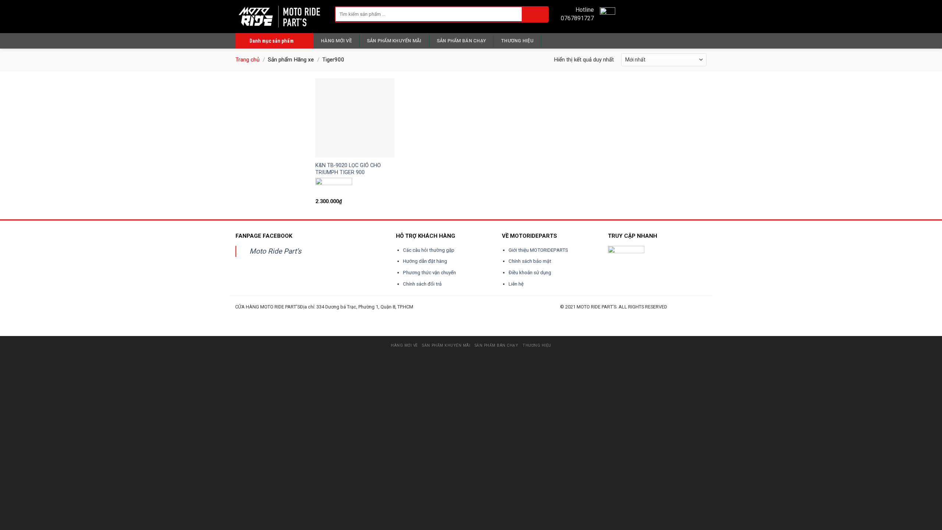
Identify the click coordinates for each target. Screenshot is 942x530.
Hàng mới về (336, 40)
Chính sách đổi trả (422, 284)
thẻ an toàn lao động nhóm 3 (455, 315)
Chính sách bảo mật (530, 261)
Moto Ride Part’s (275, 251)
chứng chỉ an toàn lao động (426, 315)
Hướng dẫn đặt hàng (425, 261)
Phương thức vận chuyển (429, 272)
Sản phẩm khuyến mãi (394, 40)
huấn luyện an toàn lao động (249, 315)
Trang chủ (247, 59)
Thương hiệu (517, 40)
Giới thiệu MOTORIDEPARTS (538, 250)
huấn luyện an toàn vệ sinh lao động (307, 315)
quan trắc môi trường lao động (341, 315)
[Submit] (535, 14)
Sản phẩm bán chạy (461, 40)
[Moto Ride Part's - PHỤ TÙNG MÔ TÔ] (280, 16)
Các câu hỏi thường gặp (428, 250)
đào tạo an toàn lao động (276, 315)
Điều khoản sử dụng (530, 272)
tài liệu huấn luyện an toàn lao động (374, 315)
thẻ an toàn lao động (402, 315)
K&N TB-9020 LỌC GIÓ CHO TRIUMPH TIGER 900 (348, 169)
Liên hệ (516, 284)
